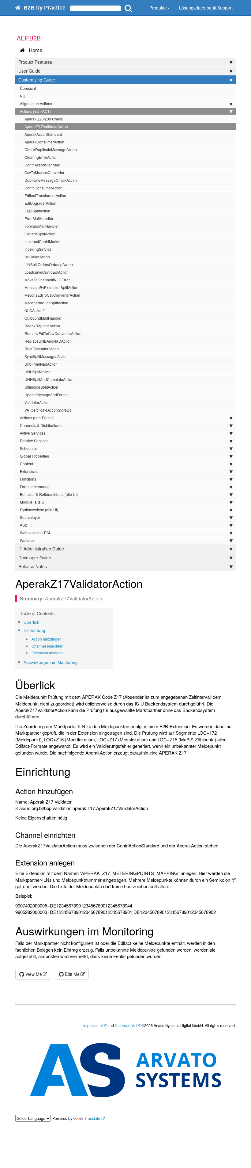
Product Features (35, 62)
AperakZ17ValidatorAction (46, 126)
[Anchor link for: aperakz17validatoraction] (148, 582)
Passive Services (34, 440)
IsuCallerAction (37, 256)
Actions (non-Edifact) (37, 417)
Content (26, 463)
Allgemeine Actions (36, 103)
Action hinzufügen (47, 638)
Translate (92, 1118)
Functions (28, 478)
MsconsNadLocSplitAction (46, 302)
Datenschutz (125, 1025)
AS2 (23, 524)
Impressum (92, 1025)
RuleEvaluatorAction (41, 348)
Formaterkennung (35, 486)
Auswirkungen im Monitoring (51, 662)
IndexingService (37, 249)
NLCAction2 (34, 310)
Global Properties (34, 455)
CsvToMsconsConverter (44, 172)
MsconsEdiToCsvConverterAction (52, 295)
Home (34, 50)
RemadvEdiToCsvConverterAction (52, 333)
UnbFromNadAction (41, 364)
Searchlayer (30, 517)
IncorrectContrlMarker (42, 241)
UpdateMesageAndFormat (46, 394)
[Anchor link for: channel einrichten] (65, 646)
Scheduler (28, 448)
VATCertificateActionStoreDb (48, 410)
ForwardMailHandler (41, 226)
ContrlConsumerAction (43, 187)
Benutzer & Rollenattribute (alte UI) (49, 494)
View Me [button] (33, 974)
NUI (23, 95)
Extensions (29, 471)
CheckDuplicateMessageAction (50, 149)
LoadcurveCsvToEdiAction (46, 272)
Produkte (158, 8)
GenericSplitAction (39, 233)
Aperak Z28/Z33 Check (43, 118)
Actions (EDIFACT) (35, 111)
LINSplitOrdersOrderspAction (48, 264)
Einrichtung (34, 630)
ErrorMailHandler (38, 218)
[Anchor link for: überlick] (41, 622)
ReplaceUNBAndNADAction (48, 341)
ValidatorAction (37, 402)
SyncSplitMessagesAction (46, 356)
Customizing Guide (36, 80)
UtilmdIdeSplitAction (41, 387)
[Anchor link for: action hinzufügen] (64, 639)
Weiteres (27, 540)
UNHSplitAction (37, 371)
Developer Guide (34, 557)
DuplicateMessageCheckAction (50, 180)
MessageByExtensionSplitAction (51, 287)
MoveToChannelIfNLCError (47, 279)
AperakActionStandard (43, 134)
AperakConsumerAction (44, 141)
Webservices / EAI (35, 532)
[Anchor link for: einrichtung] (47, 630)
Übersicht (28, 88)
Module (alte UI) (33, 501)
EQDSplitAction (37, 210)
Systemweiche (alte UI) (39, 509)
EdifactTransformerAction (45, 195)
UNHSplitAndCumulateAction (48, 379)
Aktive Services (32, 433)
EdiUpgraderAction (40, 203)
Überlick (31, 622)
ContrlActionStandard (42, 164)
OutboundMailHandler (43, 318)
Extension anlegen (47, 652)
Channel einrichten (47, 646)
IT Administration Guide (41, 549)
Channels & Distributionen (42, 425)
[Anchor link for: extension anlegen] (65, 653)
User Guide (29, 71)
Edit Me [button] (72, 974)
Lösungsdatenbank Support (206, 8)
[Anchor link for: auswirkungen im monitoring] (80, 662)
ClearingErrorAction (41, 157)
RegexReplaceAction (42, 325)
